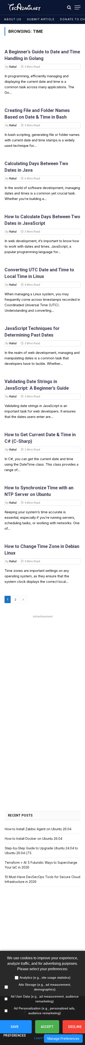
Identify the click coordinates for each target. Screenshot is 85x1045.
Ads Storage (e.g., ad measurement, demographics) (45, 987)
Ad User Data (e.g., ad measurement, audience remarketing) (45, 999)
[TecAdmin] (24, 7)
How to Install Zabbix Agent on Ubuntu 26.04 (38, 829)
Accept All (47, 1029)
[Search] (69, 7)
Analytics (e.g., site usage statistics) (44, 977)
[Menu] (77, 7)
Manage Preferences (63, 1038)
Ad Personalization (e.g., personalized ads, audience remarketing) (44, 1010)
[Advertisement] (42, 662)
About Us (13, 19)
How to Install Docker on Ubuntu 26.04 (33, 838)
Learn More (42, 1038)
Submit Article (41, 19)
